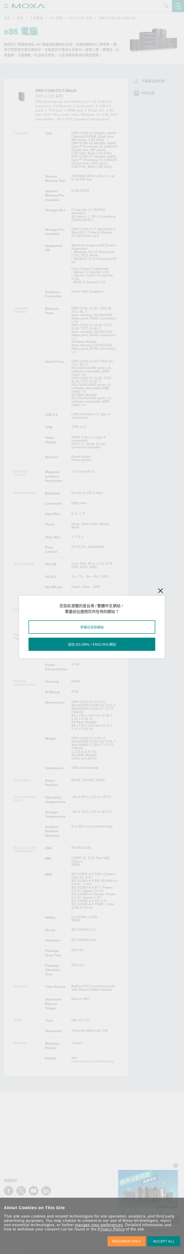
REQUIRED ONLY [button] (126, 1241)
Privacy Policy (111, 1229)
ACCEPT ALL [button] (164, 1241)
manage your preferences (99, 1225)
